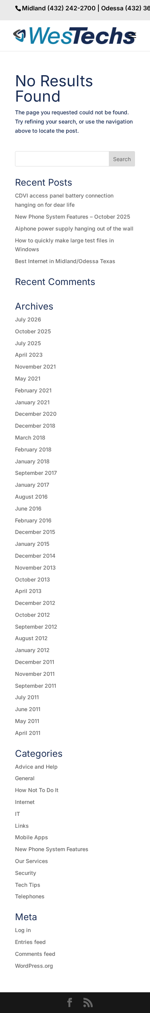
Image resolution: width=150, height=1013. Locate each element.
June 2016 (28, 508)
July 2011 (27, 697)
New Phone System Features (51, 849)
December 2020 (36, 413)
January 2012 (32, 650)
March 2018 (30, 437)
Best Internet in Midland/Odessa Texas (65, 261)
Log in (23, 930)
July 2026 (28, 319)
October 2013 (32, 579)
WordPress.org (34, 965)
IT (17, 813)
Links (22, 825)
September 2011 (35, 685)
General (25, 778)
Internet (25, 802)
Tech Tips (27, 884)
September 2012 (36, 626)
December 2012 (35, 603)
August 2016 (31, 496)
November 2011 (35, 673)
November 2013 (35, 567)
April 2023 (29, 354)
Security (25, 873)
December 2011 (34, 662)
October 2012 (32, 614)
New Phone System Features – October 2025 (72, 216)
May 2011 (27, 721)
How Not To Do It (36, 790)
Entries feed (30, 942)
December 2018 (35, 425)
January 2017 (32, 484)
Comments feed (35, 953)
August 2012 (31, 638)
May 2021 (27, 378)
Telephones (30, 896)
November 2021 (35, 366)
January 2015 (32, 543)
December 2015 (35, 532)
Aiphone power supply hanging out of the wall (74, 228)
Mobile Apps (31, 837)
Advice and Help (36, 766)
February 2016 (33, 520)
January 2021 (32, 402)
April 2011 (27, 733)
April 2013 (28, 591)
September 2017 (36, 472)
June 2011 (27, 709)
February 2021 (33, 390)
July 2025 (28, 343)
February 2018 (33, 449)
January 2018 (32, 461)
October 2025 (33, 331)
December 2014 (35, 555)
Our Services (31, 861)
